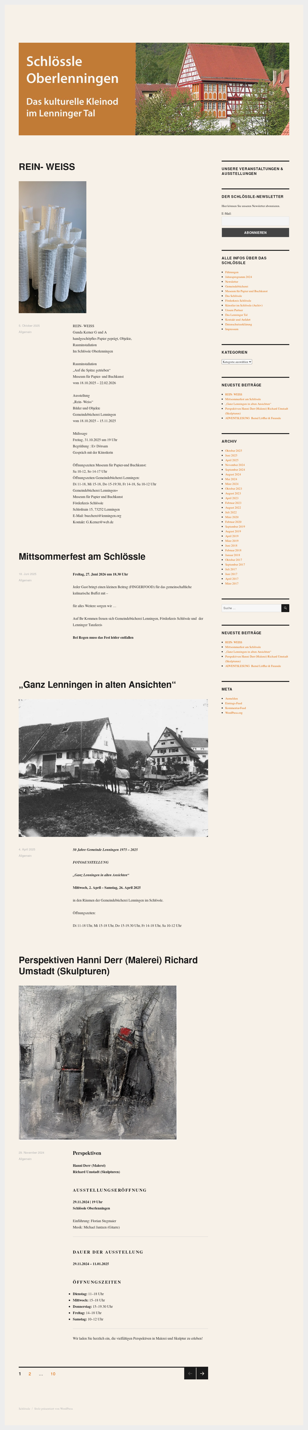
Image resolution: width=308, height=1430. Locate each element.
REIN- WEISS (47, 166)
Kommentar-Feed (235, 708)
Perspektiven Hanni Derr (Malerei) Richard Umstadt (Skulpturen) (108, 965)
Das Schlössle (233, 296)
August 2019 (233, 531)
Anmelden (231, 698)
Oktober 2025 (233, 450)
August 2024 (233, 474)
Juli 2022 (231, 512)
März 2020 (232, 517)
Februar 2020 (233, 522)
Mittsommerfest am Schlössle (82, 555)
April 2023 (232, 498)
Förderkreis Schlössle (238, 300)
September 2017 (235, 564)
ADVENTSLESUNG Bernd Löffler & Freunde (253, 418)
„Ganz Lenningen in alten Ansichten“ (97, 684)
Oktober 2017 (233, 560)
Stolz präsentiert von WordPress (53, 1409)
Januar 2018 (232, 555)
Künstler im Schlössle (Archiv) (243, 305)
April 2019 (232, 536)
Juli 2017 (231, 569)
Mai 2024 (231, 479)
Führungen (232, 272)
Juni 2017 (231, 574)
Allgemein (25, 332)
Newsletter (231, 281)
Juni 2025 (231, 455)
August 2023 (233, 493)
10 (54, 1373)
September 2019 (235, 526)
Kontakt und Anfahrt (238, 319)
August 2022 (233, 507)
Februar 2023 (233, 503)
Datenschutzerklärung (238, 324)
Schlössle (24, 1409)
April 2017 (232, 579)
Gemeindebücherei (236, 286)
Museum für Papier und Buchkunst (246, 291)
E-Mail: (227, 213)
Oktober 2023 (233, 488)
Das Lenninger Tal (236, 315)
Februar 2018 (233, 550)
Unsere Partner (234, 310)
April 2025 (232, 460)
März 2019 (232, 541)
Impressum (231, 329)
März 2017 (232, 583)
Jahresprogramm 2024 (238, 277)
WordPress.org (234, 713)
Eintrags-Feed (233, 703)
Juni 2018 (231, 545)
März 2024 (232, 484)
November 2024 (235, 465)
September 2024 (235, 469)
